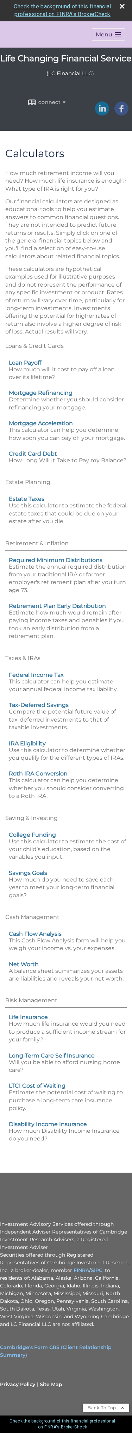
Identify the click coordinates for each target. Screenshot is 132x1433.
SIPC (96, 1270)
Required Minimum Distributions (55, 560)
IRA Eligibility (27, 743)
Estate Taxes (26, 499)
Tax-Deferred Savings (39, 705)
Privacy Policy (17, 1384)
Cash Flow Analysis (35, 933)
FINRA (81, 1270)
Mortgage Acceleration (41, 423)
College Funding (32, 834)
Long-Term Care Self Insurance (52, 1055)
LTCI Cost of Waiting (37, 1085)
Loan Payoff (25, 362)
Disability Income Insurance (48, 1124)
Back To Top (103, 1407)
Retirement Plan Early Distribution (57, 606)
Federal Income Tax (36, 675)
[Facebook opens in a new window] (121, 113)
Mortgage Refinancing (41, 392)
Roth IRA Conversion (38, 773)
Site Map (51, 1384)
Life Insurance (28, 1017)
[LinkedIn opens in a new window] (102, 113)
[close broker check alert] (122, 6)
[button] (108, 34)
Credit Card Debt (33, 453)
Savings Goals (28, 873)
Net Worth (24, 964)
